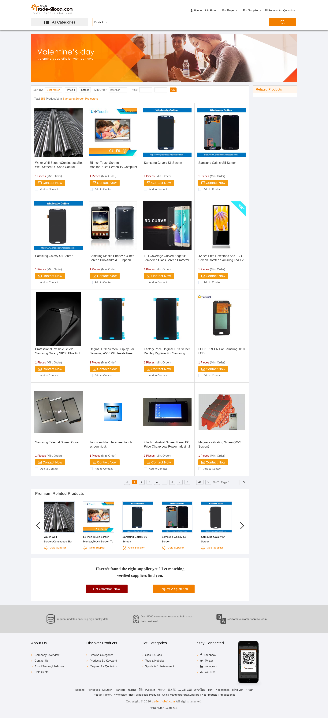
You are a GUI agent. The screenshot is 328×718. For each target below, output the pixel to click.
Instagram (211, 666)
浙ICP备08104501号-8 (164, 707)
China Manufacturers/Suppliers (180, 694)
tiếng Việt (237, 689)
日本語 (172, 689)
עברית (249, 689)
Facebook (210, 655)
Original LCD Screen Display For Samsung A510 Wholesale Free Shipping (112, 353)
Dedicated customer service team (246, 618)
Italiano (132, 689)
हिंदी (141, 689)
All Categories (63, 22)
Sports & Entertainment (159, 666)
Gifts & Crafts (153, 655)
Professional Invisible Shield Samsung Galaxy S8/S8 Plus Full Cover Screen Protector (57, 353)
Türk (210, 689)
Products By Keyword (103, 660)
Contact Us (42, 660)
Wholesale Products (148, 694)
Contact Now (52, 183)
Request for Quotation (281, 10)
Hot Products (209, 694)
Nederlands (222, 689)
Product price (227, 694)
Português (94, 689)
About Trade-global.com (49, 666)
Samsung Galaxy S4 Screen (54, 256)
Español (80, 689)
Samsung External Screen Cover (57, 442)
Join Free (210, 10)
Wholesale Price (124, 694)
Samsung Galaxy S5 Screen (217, 162)
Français (120, 689)
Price (70, 89)
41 (199, 482)
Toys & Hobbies (155, 660)
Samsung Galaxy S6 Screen (163, 162)
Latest (85, 89)
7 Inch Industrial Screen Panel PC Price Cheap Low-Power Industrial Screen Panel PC (167, 446)
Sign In (197, 10)
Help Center (42, 672)
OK (173, 89)
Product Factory (102, 694)
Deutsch (107, 689)
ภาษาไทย (199, 689)
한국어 (161, 689)
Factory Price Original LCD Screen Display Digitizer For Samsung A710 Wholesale (167, 353)
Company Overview (47, 655)
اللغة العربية (185, 689)
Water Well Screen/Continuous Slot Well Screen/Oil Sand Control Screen (59, 167)
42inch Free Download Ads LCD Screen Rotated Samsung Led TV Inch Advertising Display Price (221, 260)
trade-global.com (163, 701)
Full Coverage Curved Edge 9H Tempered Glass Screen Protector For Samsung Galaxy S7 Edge (166, 260)
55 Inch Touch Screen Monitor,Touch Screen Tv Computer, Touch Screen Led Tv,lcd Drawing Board (98, 544)
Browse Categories (102, 655)
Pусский (150, 689)
